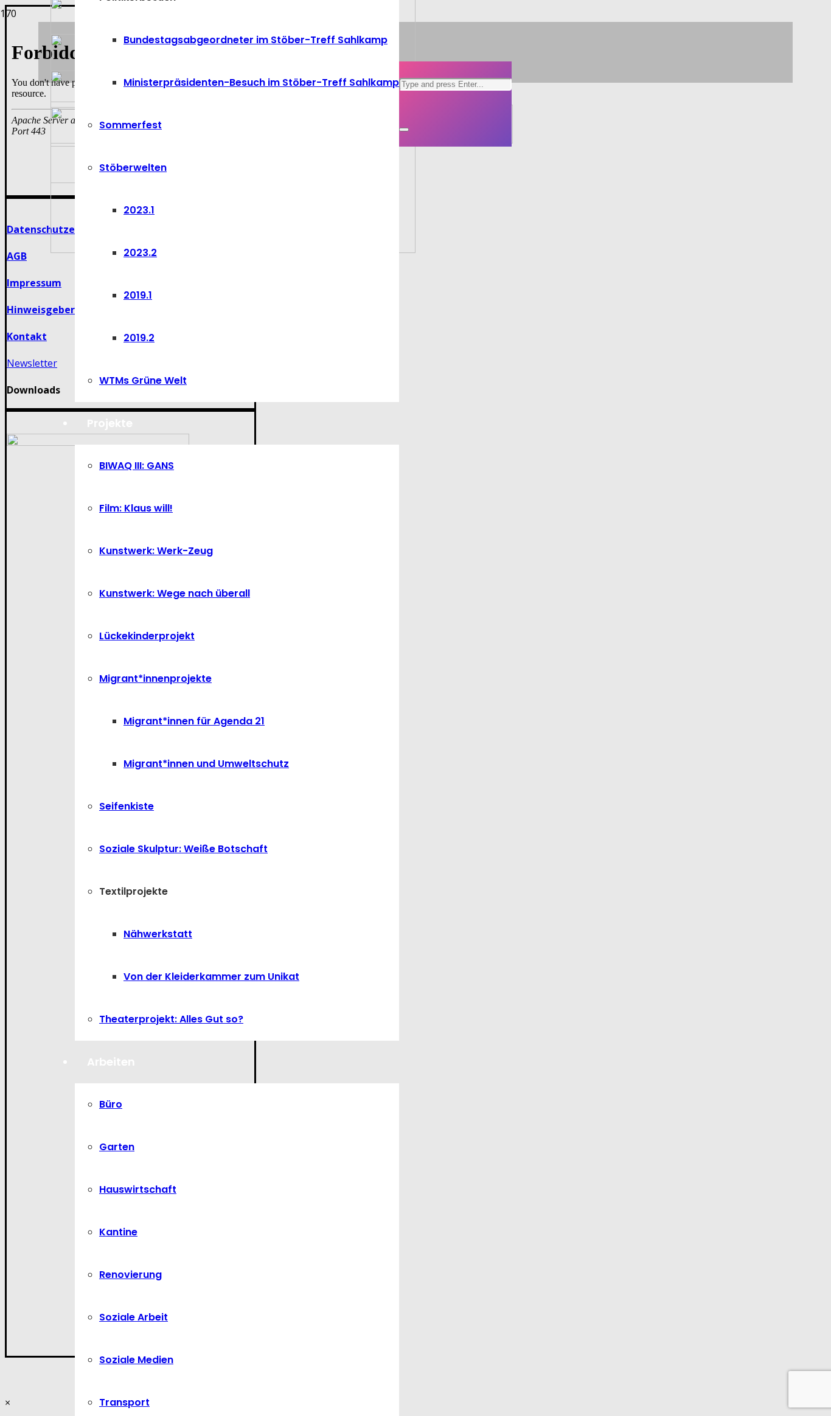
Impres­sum (34, 283)
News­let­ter (32, 363)
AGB (17, 256)
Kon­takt (27, 336)
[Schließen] (404, 129)
